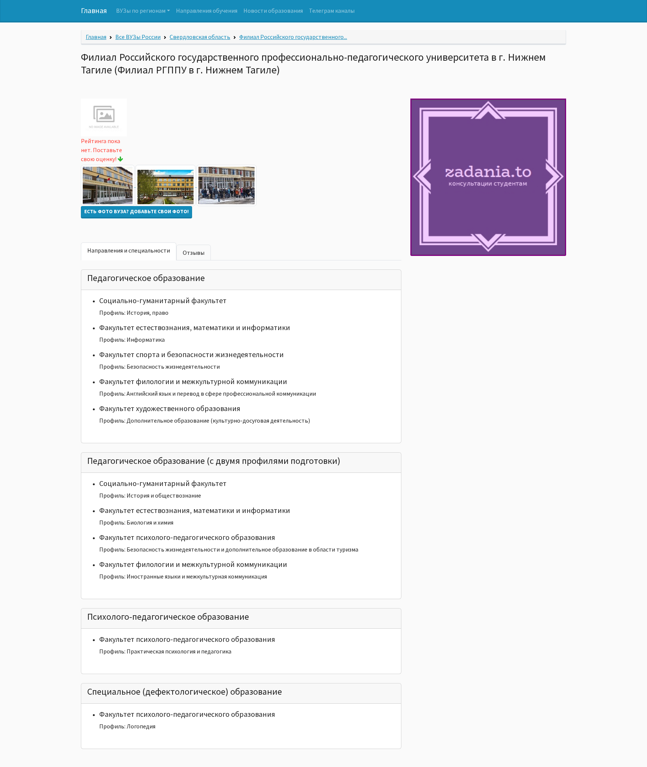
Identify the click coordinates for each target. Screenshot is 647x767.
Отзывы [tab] (193, 252)
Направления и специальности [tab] (128, 250)
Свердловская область (200, 36)
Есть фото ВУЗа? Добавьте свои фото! (136, 211)
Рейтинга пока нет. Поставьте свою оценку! (101, 150)
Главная (94, 10)
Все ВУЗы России (138, 36)
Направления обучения (206, 10)
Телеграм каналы (332, 10)
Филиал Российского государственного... (293, 36)
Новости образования (273, 10)
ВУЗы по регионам (140, 10)
